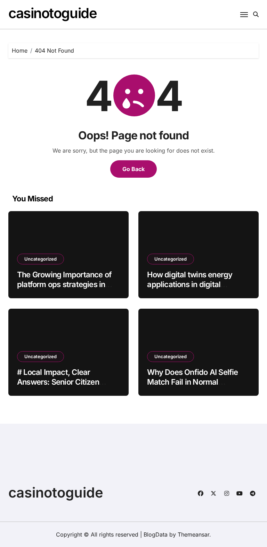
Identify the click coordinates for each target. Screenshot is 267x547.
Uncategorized (40, 259)
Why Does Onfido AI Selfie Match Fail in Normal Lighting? (192, 382)
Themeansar (193, 534)
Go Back (133, 168)
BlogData (156, 534)
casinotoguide (52, 13)
